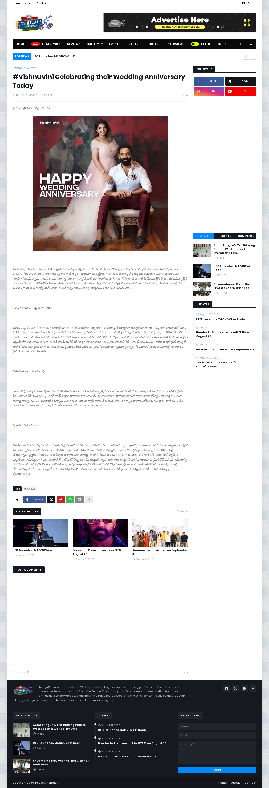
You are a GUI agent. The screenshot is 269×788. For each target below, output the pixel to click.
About (28, 3)
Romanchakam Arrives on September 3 (160, 552)
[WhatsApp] (70, 499)
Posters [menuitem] (153, 44)
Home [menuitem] (20, 44)
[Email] (79, 499)
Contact (250, 783)
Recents (225, 236)
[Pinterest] (61, 499)
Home (17, 3)
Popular (204, 236)
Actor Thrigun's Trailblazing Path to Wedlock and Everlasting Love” (234, 249)
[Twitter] (51, 499)
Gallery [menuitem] (93, 44)
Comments (246, 236)
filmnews (30, 68)
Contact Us (44, 3)
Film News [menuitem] (50, 44)
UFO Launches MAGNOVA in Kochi (57, 56)
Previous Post (24, 672)
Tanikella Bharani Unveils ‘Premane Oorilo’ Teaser (222, 364)
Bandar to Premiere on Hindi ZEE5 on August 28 (99, 552)
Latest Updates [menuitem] (213, 44)
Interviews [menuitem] (176, 44)
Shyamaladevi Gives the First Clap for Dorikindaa (232, 286)
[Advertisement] (224, 164)
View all (183, 511)
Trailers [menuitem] (133, 44)
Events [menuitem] (114, 44)
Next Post (179, 672)
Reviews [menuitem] (73, 44)
